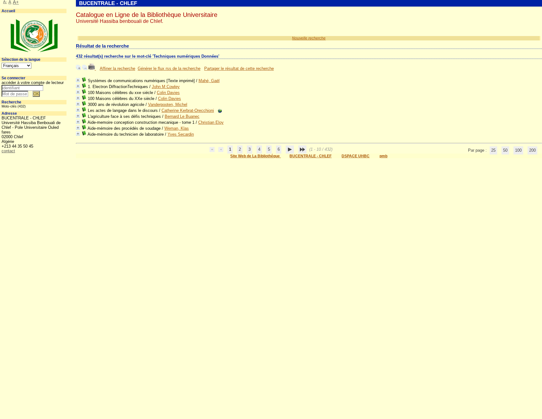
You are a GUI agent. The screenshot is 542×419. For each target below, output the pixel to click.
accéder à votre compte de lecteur (33, 82)
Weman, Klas (176, 128)
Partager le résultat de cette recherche (239, 68)
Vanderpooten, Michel (167, 104)
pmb (383, 156)
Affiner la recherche (117, 68)
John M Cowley (166, 86)
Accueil (8, 11)
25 (493, 150)
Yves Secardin (180, 134)
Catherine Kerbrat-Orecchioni (188, 110)
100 (518, 150)
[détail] (78, 80)
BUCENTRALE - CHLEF (311, 156)
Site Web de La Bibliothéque (255, 156)
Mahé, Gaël (209, 80)
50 (505, 150)
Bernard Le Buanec (182, 116)
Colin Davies (168, 92)
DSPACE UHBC (355, 156)
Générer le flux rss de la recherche (169, 68)
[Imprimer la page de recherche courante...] (92, 68)
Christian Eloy (211, 122)
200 (532, 150)
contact (8, 151)
